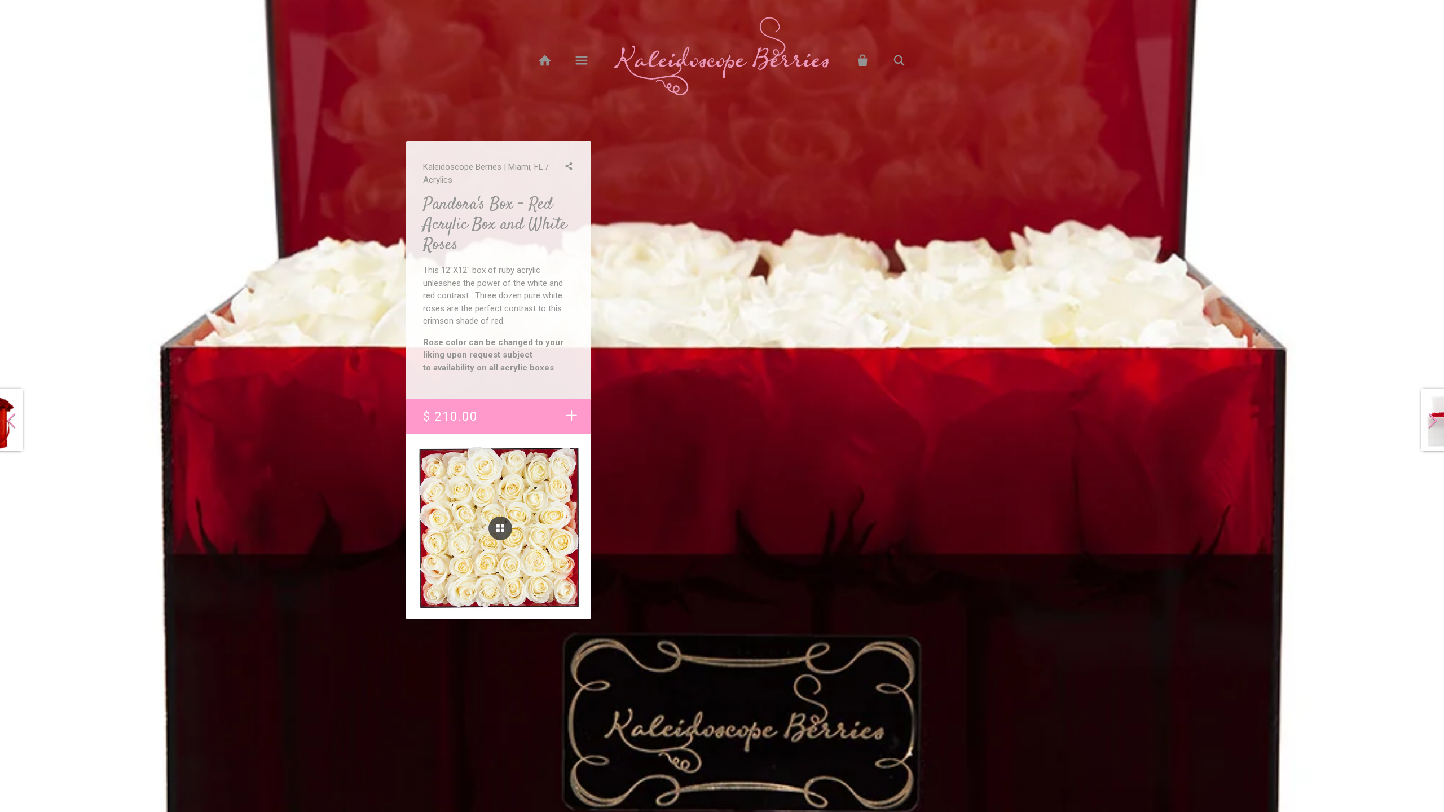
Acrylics (437, 180)
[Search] (899, 60)
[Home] (544, 60)
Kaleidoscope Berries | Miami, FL (483, 167)
